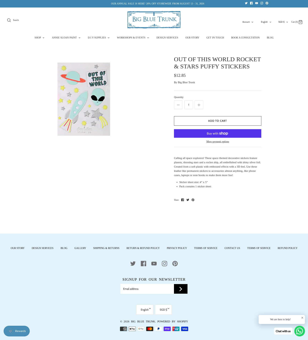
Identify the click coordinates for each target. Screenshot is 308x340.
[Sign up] (181, 289)
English (264, 21)
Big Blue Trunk (186, 82)
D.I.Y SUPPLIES (97, 37)
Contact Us (232, 248)
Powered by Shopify (172, 321)
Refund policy (287, 248)
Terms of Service (205, 248)
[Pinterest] (267, 3)
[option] (84, 99)
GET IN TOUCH (215, 37)
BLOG (270, 37)
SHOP (38, 37)
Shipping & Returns (106, 248)
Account (246, 21)
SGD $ (281, 21)
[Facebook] (251, 3)
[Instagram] (261, 3)
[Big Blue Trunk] (154, 20)
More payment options (217, 141)
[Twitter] (246, 3)
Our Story (18, 248)
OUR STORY (192, 37)
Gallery (80, 248)
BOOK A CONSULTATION (245, 37)
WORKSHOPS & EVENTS (131, 37)
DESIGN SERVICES (167, 37)
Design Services (42, 248)
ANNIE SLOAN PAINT (65, 37)
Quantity (179, 97)
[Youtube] (256, 3)
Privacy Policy (177, 248)
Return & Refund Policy (143, 248)
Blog (64, 248)
